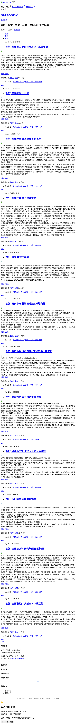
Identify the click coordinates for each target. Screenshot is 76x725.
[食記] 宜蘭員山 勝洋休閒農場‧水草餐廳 (26, 47)
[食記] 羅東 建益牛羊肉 (17, 257)
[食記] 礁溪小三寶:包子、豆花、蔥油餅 (25, 451)
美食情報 (17, 30)
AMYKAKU (9, 14)
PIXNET (23, 698)
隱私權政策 (49, 698)
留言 (16, 78)
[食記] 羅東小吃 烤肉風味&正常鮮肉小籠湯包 (28, 351)
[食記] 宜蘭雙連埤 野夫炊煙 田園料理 (24, 548)
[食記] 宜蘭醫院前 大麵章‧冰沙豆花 (24, 603)
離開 (11, 722)
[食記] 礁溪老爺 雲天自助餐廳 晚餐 (23, 397)
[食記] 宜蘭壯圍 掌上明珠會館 (20, 198)
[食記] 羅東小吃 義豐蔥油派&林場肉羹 (25, 303)
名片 (6, 38)
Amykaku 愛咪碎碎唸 (17, 658)
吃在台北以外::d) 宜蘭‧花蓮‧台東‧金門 (27, 82)
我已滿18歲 (5, 722)
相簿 (6, 34)
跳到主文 (4, 20)
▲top (2, 85)
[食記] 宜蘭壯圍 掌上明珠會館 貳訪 (23, 139)
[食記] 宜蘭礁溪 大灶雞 (17, 93)
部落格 (7, 36)
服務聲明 (56, 698)
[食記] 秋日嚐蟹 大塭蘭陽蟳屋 (20, 499)
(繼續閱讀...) (5, 74)
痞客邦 (12, 78)
